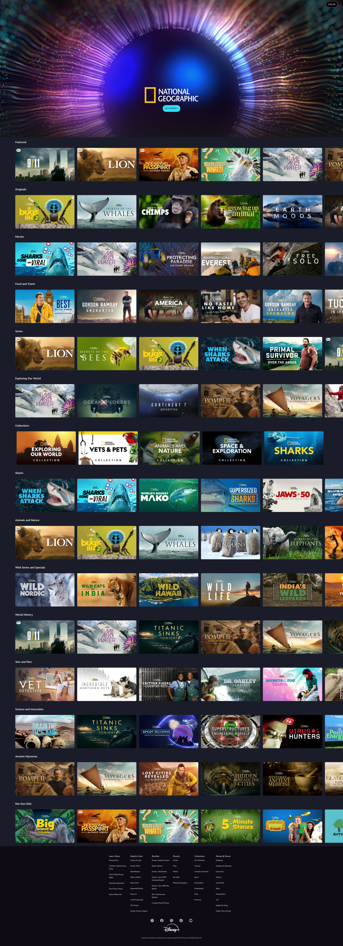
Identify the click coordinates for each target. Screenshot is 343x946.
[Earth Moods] (292, 211)
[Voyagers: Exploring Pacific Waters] (292, 400)
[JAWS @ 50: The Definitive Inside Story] (292, 495)
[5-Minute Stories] (230, 826)
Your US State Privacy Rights (116, 876)
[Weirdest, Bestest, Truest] (292, 826)
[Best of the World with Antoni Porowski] (44, 306)
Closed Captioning (136, 900)
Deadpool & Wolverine (223, 866)
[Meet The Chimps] (168, 211)
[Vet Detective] (44, 684)
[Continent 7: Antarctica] (168, 400)
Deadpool (219, 860)
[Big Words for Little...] (44, 826)
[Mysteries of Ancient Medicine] (292, 778)
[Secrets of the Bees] (106, 353)
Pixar (175, 866)
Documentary (198, 888)
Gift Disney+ (134, 905)
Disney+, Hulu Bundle (159, 872)
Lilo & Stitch (220, 883)
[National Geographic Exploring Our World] (46, 448)
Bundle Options (157, 866)
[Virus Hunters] (292, 731)
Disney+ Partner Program (139, 911)
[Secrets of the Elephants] (292, 542)
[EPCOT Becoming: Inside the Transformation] (168, 731)
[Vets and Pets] (108, 448)
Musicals (197, 866)
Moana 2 (219, 877)
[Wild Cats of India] (106, 589)
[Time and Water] (292, 164)
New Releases (135, 872)
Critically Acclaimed (201, 872)
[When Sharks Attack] (230, 353)
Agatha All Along (222, 905)
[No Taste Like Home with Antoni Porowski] (230, 306)
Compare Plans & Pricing (160, 903)
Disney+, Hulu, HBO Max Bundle (160, 887)
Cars (217, 900)
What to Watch (135, 877)
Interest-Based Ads (115, 894)
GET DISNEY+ (171, 108)
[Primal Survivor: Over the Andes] (292, 353)
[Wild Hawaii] (168, 589)
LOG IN (331, 4)
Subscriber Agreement (116, 883)
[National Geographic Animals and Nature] (170, 448)
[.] (152, 920)
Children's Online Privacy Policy (117, 867)
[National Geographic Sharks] (293, 448)
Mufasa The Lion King (223, 911)
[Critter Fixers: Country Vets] (168, 684)
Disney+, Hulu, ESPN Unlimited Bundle (159, 878)
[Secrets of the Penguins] (230, 542)
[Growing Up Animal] (230, 211)
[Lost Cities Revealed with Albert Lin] (168, 778)
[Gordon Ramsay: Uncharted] (106, 306)
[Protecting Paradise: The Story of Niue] (168, 259)
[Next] (338, 164)
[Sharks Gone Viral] (44, 259)
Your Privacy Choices (116, 889)
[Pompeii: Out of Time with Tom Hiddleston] (230, 400)
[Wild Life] (230, 589)
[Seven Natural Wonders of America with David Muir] (168, 306)
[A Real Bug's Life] (44, 211)
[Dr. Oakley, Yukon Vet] (230, 684)
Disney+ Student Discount (160, 860)
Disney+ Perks (135, 866)
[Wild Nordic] (44, 589)
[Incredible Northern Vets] (106, 684)
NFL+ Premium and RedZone (158, 895)
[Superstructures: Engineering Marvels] (230, 731)
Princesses (197, 900)
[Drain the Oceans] (44, 731)
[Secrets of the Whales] (106, 211)
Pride (196, 894)
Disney (175, 860)
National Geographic (180, 883)
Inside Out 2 (220, 872)
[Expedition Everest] (230, 259)
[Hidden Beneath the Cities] (230, 778)
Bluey (218, 888)
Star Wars (176, 877)
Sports (196, 877)
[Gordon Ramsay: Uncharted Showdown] (292, 306)
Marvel (175, 872)
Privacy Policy (113, 860)
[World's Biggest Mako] (168, 495)
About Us (133, 894)
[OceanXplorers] (106, 400)
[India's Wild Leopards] (292, 589)
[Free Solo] (292, 259)
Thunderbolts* (221, 894)
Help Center (134, 883)
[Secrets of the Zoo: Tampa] (292, 684)
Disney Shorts (199, 883)
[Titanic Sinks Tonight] (168, 637)
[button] (139, 856)
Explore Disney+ (136, 860)
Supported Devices (136, 888)
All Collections (199, 860)
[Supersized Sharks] (230, 495)
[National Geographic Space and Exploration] (232, 448)
